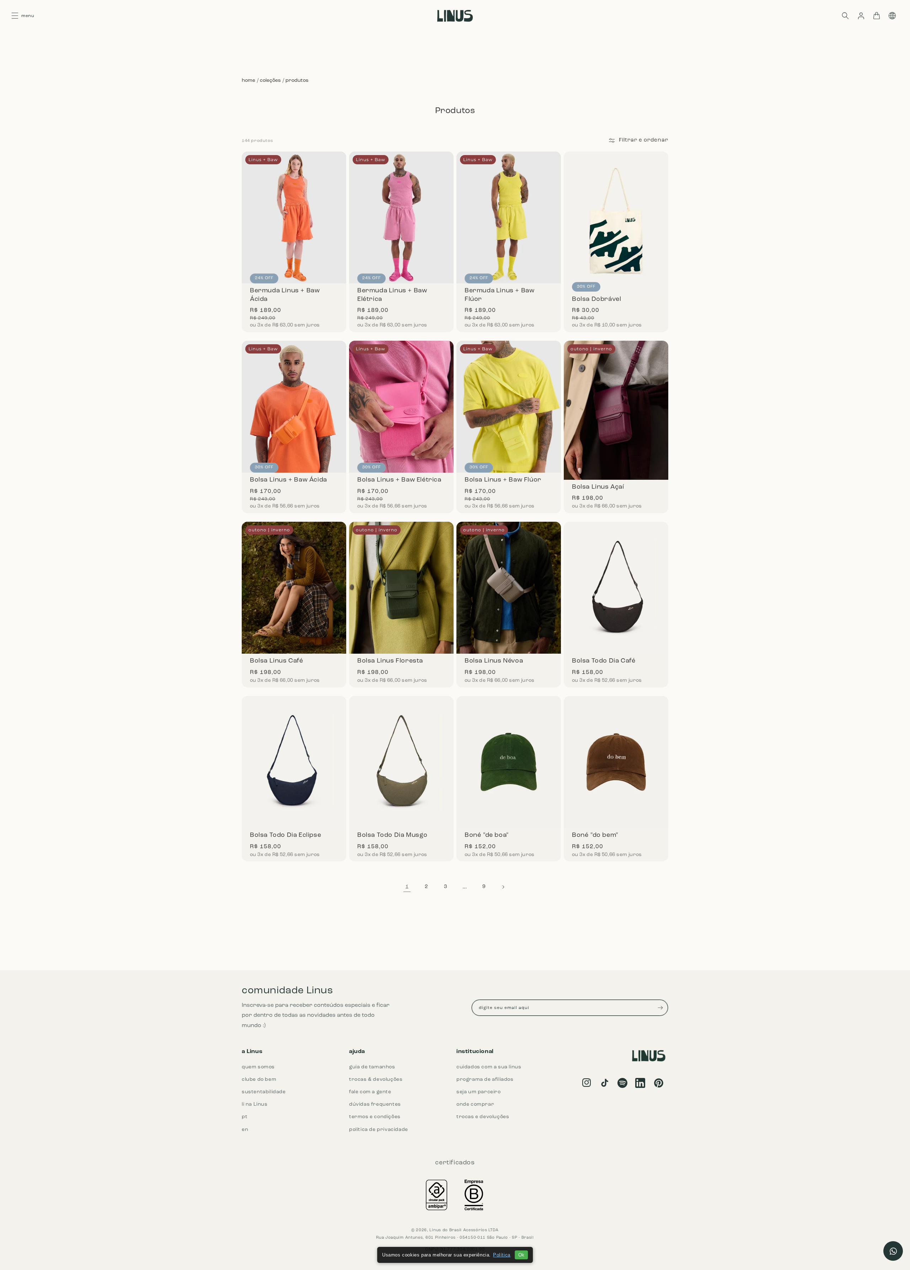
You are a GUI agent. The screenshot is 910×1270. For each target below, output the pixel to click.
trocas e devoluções (482, 1117)
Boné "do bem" (616, 754)
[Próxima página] (503, 887)
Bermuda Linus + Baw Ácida (294, 215)
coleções (270, 80)
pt (244, 1117)
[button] (845, 15)
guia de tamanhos (372, 1067)
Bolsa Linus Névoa (508, 580)
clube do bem (259, 1079)
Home (248, 80)
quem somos (258, 1067)
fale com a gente (370, 1092)
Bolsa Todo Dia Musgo (401, 754)
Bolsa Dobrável (616, 215)
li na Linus (255, 1104)
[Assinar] (660, 1007)
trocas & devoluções (375, 1079)
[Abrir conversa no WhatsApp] (893, 1251)
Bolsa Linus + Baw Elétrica (401, 401)
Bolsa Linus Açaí (616, 401)
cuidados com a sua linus (488, 1067)
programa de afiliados (485, 1079)
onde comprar (475, 1104)
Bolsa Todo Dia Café (616, 580)
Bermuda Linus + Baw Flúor (508, 215)
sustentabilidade (264, 1092)
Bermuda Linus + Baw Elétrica (401, 215)
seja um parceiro (478, 1092)
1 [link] (407, 887)
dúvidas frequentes (375, 1104)
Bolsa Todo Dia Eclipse (294, 754)
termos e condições (375, 1117)
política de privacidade (378, 1129)
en (245, 1129)
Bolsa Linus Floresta (401, 580)
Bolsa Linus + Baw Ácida (294, 401)
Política (501, 1255)
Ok (521, 1255)
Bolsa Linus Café (294, 580)
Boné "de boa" (508, 754)
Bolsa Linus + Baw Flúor (508, 401)
